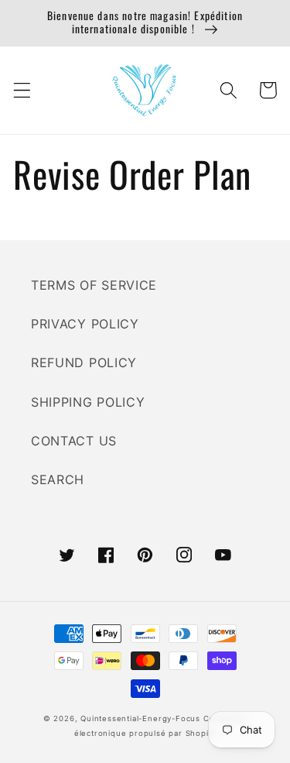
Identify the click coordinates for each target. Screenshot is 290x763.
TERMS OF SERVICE (94, 285)
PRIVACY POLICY (85, 324)
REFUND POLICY (84, 362)
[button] (22, 90)
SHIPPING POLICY (88, 402)
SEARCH (57, 479)
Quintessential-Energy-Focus (140, 718)
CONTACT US (74, 441)
